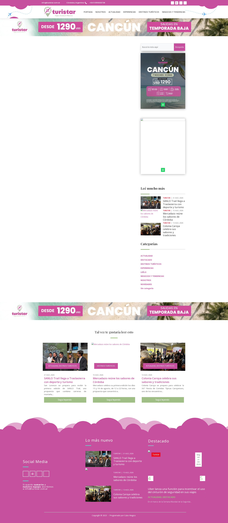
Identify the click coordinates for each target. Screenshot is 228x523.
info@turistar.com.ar (51, 2)
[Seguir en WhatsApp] (176, 2)
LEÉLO (143, 272)
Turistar (52, 115)
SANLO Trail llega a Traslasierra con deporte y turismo (174, 204)
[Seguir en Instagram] (172, 2)
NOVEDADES (146, 284)
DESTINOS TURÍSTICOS (149, 12)
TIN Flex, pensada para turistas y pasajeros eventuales (77, 110)
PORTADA (88, 12)
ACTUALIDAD (114, 12)
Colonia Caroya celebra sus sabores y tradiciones (171, 230)
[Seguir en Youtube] (180, 2)
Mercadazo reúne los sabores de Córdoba (173, 216)
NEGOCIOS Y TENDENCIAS (173, 12)
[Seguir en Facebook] (185, 2)
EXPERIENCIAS (129, 12)
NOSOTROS (100, 12)
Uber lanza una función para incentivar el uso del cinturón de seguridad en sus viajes (176, 490)
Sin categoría (147, 288)
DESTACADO (146, 260)
